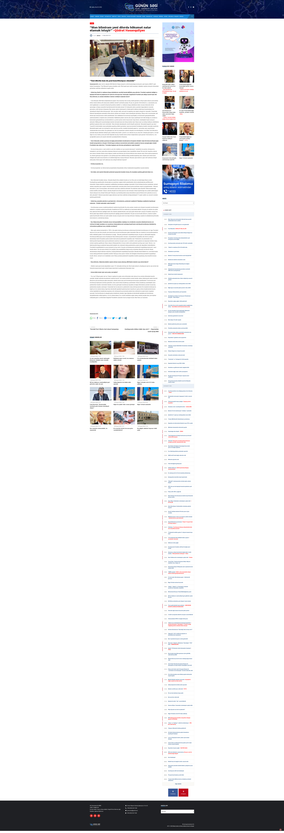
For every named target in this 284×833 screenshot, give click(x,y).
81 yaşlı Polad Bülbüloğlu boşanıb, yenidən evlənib (186, 112)
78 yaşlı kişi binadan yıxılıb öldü (176, 775)
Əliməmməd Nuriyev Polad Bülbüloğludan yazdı (179, 591)
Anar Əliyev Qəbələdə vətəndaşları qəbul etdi (180, 501)
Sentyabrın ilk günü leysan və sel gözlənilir (178, 224)
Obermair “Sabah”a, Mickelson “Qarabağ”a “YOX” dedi (180, 643)
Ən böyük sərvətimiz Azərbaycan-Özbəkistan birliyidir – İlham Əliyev (179, 296)
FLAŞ (92, 23)
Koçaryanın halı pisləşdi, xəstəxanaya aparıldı (169, 158)
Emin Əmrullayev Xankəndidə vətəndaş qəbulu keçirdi (179, 507)
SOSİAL (143, 16)
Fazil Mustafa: (177, 228)
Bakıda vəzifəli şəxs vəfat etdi (177, 688)
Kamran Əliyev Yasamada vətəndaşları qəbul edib (180, 705)
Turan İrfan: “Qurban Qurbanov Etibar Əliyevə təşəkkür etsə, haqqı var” (179, 562)
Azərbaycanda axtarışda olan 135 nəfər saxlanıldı (180, 243)
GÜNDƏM (97, 16)
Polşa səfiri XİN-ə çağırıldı (174, 491)
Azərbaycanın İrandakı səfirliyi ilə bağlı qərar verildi (179, 547)
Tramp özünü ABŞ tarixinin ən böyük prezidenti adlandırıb (179, 779)
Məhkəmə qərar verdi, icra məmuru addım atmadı (180, 517)
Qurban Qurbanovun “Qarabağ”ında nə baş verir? (180, 629)
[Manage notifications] (280, 830)
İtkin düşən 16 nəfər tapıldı (174, 319)
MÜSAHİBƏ (138, 16)
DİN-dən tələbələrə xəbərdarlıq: (180, 753)
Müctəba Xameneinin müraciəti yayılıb (177, 427)
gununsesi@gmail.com (132, 810)
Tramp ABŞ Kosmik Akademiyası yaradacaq (179, 419)
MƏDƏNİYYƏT (149, 16)
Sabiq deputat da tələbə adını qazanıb (177, 684)
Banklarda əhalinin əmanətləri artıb (176, 259)
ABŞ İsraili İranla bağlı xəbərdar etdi (177, 455)
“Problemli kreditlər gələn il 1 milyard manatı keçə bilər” (180, 533)
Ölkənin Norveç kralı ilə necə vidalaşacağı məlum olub (180, 659)
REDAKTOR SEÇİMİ (131, 16)
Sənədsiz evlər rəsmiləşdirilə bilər (180, 406)
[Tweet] (114, 318)
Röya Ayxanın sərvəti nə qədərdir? (176, 709)
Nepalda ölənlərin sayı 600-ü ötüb (176, 363)
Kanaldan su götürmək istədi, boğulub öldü (178, 367)
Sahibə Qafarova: (178, 468)
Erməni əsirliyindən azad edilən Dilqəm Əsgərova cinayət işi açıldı (180, 233)
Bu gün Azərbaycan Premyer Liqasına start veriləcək (178, 376)
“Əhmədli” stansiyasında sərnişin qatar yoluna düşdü (179, 482)
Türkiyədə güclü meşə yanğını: (179, 402)
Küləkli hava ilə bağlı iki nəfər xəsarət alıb (178, 761)
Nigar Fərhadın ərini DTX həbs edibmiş (177, 713)
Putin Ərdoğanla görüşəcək (174, 463)
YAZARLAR (155, 16)
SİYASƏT (102, 16)
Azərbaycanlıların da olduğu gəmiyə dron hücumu (180, 391)
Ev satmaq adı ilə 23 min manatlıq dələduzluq (179, 473)
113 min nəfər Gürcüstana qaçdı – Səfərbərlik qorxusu (179, 578)
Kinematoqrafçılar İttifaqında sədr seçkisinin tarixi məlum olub (180, 567)
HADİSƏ (165, 16)
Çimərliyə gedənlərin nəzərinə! (175, 315)
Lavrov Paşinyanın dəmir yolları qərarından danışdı (178, 738)
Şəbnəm (98, 35)
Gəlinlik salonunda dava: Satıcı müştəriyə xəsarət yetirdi (180, 279)
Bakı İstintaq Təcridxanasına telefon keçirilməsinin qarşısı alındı (180, 496)
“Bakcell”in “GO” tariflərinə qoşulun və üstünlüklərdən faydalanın (177, 634)
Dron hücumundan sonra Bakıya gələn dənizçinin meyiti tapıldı (180, 675)
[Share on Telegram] (121, 318)
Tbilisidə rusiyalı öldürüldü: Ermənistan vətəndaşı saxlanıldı (180, 346)
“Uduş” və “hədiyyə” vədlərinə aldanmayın (180, 723)
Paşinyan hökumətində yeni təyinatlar (177, 291)
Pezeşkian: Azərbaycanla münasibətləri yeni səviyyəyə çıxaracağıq (179, 238)
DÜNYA (119, 16)
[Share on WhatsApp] (93, 318)
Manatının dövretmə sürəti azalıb (176, 341)
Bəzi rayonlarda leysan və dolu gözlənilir (178, 638)
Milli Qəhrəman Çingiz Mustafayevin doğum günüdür (178, 264)
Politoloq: (180, 528)
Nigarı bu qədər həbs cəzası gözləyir (124, 404)
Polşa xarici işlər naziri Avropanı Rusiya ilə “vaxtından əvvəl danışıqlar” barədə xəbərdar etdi (180, 669)
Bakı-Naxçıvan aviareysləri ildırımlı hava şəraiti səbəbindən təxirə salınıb (179, 220)
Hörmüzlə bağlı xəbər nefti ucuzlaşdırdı (178, 371)
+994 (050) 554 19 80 (132, 808)
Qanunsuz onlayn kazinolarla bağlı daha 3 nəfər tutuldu (179, 553)
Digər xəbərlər (178, 783)
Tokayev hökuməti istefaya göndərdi (177, 728)
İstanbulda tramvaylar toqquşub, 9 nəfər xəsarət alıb (180, 397)
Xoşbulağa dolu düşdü (175, 431)
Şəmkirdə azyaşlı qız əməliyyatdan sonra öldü (179, 283)
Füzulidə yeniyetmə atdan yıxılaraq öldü (178, 328)
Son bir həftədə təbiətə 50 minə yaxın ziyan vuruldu (178, 512)
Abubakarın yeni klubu (173, 251)
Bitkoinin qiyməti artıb (173, 459)
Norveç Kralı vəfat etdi (173, 697)
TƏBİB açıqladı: (179, 572)
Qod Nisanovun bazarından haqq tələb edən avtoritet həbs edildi (169, 115)
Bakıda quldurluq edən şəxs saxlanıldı (177, 324)
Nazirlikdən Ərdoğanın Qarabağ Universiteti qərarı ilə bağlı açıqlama (179, 446)
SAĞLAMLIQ (171, 16)
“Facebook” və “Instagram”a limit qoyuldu (178, 359)
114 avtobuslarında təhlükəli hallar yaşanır (179, 538)
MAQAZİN (176, 16)
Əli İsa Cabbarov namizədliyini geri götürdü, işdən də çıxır (180, 596)
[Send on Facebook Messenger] (108, 318)
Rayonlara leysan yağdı (177, 748)
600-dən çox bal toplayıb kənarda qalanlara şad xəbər (180, 487)
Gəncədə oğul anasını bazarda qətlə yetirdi (178, 610)
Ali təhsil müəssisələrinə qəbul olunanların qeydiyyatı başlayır (178, 733)
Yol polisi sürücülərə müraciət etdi (176, 355)
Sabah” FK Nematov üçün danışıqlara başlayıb (179, 649)
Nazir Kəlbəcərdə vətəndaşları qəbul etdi (180, 557)
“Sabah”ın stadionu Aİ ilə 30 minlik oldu (177, 247)
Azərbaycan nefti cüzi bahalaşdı (176, 770)
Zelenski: (179, 441)
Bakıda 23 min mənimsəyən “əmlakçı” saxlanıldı (179, 410)
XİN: (179, 718)
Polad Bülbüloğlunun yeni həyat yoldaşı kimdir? (185, 138)
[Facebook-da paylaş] (99, 318)
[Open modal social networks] (125, 318)
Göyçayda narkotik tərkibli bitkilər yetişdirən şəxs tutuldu (180, 766)
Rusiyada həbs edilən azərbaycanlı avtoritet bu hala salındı (169, 89)
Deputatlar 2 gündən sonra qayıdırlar (177, 337)
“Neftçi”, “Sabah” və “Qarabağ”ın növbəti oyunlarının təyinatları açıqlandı (178, 587)
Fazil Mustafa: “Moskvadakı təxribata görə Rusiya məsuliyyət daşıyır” (99, 406)
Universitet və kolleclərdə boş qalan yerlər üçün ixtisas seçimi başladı (180, 743)
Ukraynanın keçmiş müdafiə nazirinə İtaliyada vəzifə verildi (179, 381)
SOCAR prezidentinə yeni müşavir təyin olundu (179, 601)
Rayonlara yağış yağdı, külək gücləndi (177, 301)
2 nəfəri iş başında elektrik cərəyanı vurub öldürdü (180, 614)
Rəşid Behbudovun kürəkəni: (180, 522)
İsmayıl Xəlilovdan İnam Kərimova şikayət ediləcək (169, 138)
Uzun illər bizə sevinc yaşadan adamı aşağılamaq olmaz (180, 306)
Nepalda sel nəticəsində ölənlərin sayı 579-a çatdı (180, 423)
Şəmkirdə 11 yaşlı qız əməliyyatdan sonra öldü (179, 415)
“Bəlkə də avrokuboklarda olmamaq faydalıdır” (180, 624)
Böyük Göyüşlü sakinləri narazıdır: (179, 680)
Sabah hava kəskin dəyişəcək (175, 274)
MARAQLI (181, 16)
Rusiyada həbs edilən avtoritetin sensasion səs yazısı (179, 333)
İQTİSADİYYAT (108, 16)
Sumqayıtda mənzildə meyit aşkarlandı (177, 477)
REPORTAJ (124, 16)
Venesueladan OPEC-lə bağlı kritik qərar (178, 618)
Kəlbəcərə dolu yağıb (173, 542)
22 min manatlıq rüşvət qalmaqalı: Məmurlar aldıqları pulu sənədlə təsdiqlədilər (100, 360)
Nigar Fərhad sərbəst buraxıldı (175, 582)
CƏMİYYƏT (114, 16)
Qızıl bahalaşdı (171, 757)
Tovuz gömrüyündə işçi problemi (179, 606)
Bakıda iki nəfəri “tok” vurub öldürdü (177, 701)
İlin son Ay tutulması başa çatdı (175, 693)
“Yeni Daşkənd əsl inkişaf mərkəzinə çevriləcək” (180, 436)
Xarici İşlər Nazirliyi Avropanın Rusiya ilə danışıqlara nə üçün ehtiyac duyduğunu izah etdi (180, 664)
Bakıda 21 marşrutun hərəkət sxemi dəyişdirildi (179, 255)
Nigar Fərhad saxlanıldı (144, 404)
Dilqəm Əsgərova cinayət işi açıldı (176, 351)
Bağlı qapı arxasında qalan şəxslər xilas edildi (179, 287)
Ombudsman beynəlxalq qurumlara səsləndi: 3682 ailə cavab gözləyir (179, 269)
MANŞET (92, 16)
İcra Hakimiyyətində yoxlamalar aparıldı (178, 451)
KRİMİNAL (161, 16)
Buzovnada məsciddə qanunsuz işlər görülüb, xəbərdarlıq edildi (179, 654)
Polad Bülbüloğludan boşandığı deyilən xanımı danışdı (186, 88)
